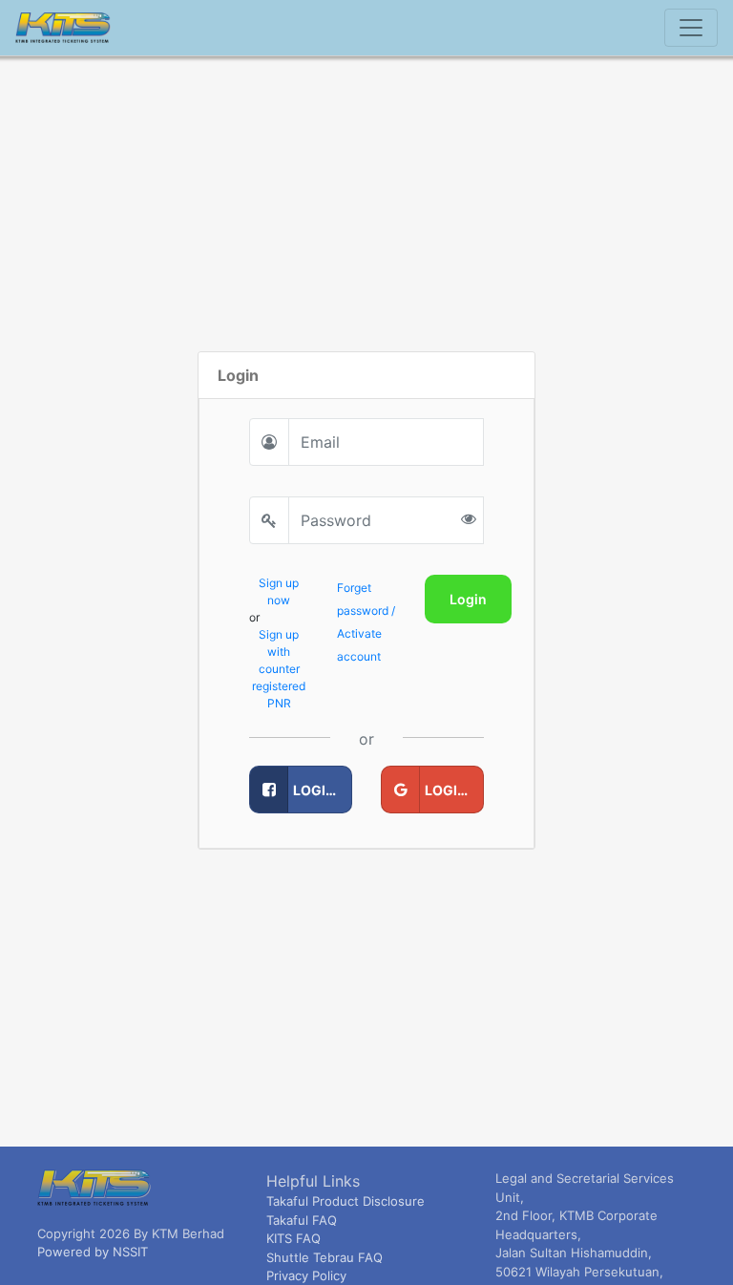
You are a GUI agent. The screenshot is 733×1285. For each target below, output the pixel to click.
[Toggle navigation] (691, 28)
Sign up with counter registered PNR (278, 668)
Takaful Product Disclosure (345, 1201)
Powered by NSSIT (92, 1251)
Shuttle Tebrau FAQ (324, 1257)
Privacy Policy (306, 1275)
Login (468, 599)
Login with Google (454, 790)
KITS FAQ (293, 1238)
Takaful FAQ (301, 1220)
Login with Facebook (322, 790)
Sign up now (279, 591)
